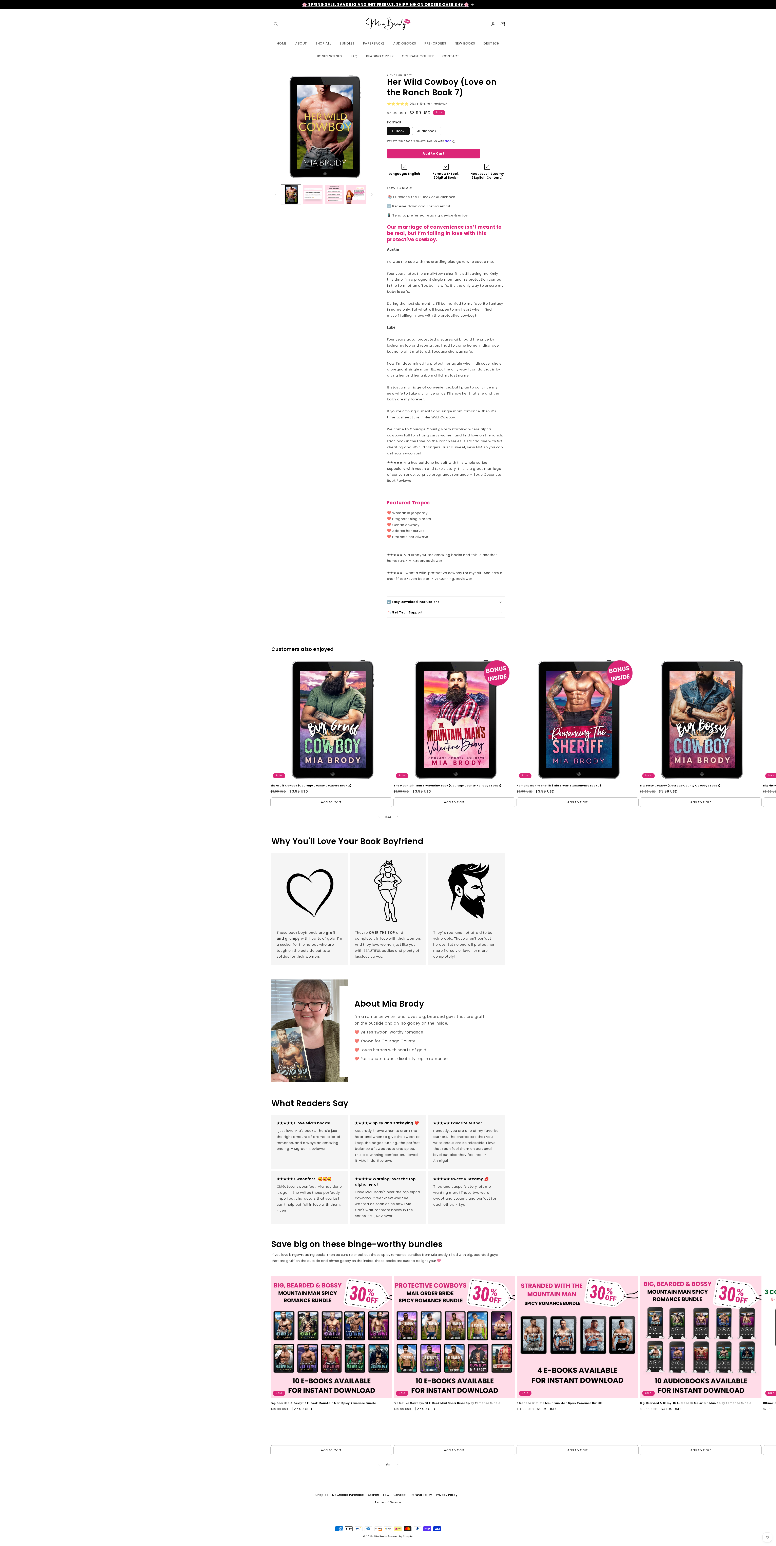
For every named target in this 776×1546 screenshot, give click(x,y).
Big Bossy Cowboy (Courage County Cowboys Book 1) (680, 785)
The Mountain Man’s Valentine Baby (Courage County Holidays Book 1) (447, 785)
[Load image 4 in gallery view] (356, 194)
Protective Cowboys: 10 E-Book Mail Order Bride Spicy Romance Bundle (447, 1403)
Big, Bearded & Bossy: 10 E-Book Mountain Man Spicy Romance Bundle (323, 1403)
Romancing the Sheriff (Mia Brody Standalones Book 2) (559, 785)
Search (373, 1495)
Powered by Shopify (400, 1536)
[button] (276, 24)
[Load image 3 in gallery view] (334, 194)
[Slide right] (371, 194)
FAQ (386, 1495)
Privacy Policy (446, 1495)
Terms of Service (388, 1502)
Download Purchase (348, 1495)
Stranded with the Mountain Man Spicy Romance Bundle (560, 1403)
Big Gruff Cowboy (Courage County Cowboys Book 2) (311, 785)
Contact (400, 1495)
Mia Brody (380, 1536)
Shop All (321, 1495)
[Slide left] (275, 194)
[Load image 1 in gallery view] (291, 194)
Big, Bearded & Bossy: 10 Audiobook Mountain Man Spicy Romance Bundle (695, 1403)
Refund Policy (421, 1495)
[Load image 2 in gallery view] (313, 194)
